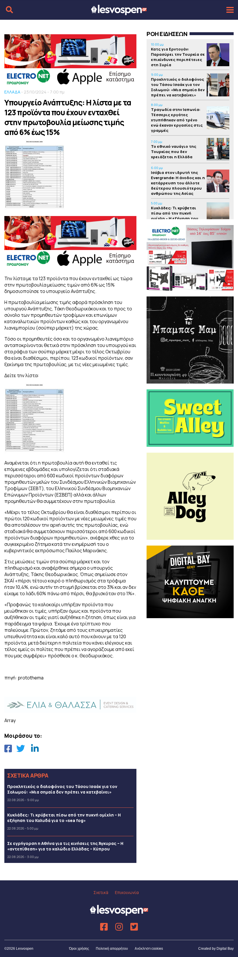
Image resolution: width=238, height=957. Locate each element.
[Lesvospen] (119, 12)
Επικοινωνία (127, 892)
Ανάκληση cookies (149, 948)
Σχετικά (100, 892)
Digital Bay (225, 949)
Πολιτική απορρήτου (112, 949)
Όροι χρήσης (79, 949)
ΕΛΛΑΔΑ (12, 92)
